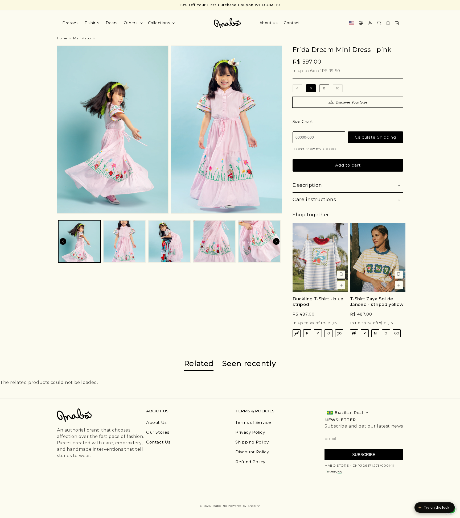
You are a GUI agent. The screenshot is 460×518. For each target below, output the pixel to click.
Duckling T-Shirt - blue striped (318, 301)
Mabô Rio (219, 506)
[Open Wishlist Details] (388, 23)
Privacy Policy (250, 432)
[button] (133, 22)
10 (339, 89)
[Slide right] (276, 241)
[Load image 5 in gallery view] (259, 241)
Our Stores (157, 432)
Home (62, 38)
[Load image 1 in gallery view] (79, 241)
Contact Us (158, 442)
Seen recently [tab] (249, 363)
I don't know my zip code (315, 149)
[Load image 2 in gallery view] (124, 241)
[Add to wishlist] (341, 275)
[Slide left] (63, 241)
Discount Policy (252, 451)
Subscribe (363, 454)
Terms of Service (253, 422)
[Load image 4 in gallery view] (214, 241)
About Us (156, 422)
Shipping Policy (252, 442)
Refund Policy (250, 461)
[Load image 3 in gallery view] (169, 241)
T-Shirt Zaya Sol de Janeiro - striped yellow (377, 301)
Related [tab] (198, 363)
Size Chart (303, 121)
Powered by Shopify (244, 506)
